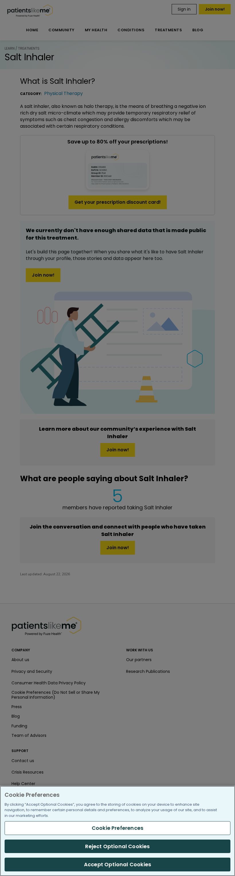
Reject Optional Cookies (117, 846)
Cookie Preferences (117, 828)
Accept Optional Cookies (117, 864)
